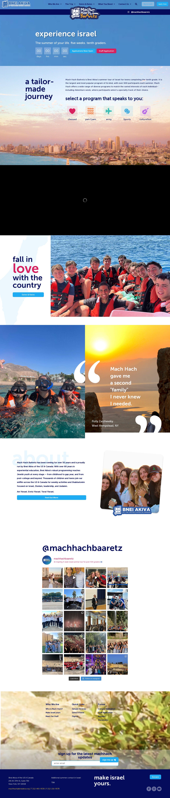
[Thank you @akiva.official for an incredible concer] (74, 642)
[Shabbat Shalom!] (52, 642)
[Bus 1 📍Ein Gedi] (117, 621)
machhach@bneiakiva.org (19, 789)
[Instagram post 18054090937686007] (96, 577)
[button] (136, 4)
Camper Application (106, 709)
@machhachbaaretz (140, 12)
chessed (72, 119)
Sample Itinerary (79, 709)
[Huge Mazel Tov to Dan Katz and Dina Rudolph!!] (74, 577)
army (109, 119)
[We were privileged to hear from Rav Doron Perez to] (96, 599)
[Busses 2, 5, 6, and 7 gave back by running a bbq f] (117, 599)
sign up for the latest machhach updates (85, 755)
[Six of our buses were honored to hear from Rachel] (96, 621)
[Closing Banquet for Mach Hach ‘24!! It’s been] (52, 599)
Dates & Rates (85, 4)
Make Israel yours (53, 712)
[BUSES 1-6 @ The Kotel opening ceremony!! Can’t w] (74, 664)
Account (101, 716)
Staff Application (105, 712)
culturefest (145, 119)
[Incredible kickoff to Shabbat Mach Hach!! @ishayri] (74, 621)
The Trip (69, 4)
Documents (103, 720)
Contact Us (124, 4)
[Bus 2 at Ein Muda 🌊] (96, 642)
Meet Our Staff (52, 716)
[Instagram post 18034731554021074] (117, 664)
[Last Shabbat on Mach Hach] (74, 599)
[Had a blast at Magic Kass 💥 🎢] (96, 664)
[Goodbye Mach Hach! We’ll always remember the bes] (117, 577)
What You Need (105, 4)
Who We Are (53, 4)
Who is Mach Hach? (54, 709)
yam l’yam (90, 119)
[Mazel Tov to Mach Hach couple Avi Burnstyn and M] (52, 577)
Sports (127, 119)
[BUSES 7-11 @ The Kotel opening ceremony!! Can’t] (52, 664)
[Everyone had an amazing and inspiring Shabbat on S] (52, 621)
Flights (75, 716)
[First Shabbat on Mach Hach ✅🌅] (117, 642)
